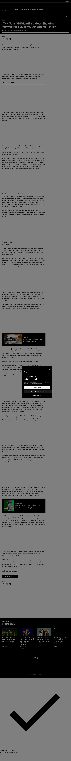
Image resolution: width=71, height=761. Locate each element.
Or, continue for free (37, 395)
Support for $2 (37, 387)
